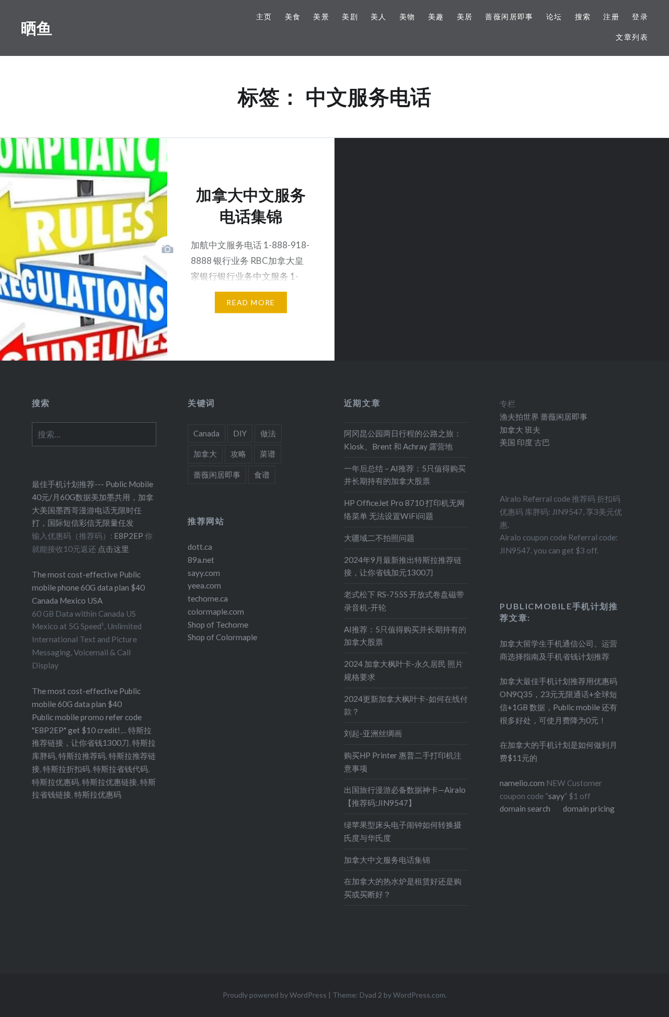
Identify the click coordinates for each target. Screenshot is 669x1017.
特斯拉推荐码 (82, 755)
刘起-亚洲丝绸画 (373, 733)
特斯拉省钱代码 (120, 768)
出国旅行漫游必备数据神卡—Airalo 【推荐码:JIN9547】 (405, 796)
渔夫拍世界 (520, 416)
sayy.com (204, 572)
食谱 (262, 474)
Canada (206, 433)
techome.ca (208, 598)
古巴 (541, 442)
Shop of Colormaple (222, 637)
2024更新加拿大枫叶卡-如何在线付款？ (406, 705)
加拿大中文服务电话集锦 (387, 859)
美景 (321, 16)
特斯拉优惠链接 (109, 782)
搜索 (583, 16)
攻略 (238, 453)
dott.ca (200, 546)
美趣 (436, 16)
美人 (379, 16)
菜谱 (267, 453)
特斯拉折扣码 (66, 768)
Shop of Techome (218, 624)
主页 (264, 16)
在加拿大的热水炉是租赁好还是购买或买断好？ (403, 887)
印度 (524, 442)
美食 (293, 16)
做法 (268, 433)
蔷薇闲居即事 (509, 16)
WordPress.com (419, 994)
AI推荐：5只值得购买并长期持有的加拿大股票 (405, 636)
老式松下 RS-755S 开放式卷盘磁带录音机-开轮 (404, 601)
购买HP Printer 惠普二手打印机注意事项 (403, 761)
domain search (525, 808)
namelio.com (522, 783)
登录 (640, 16)
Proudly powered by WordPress (275, 994)
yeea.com (204, 585)
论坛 (554, 16)
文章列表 (632, 36)
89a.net (201, 559)
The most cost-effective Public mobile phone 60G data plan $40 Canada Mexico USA (88, 587)
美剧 (350, 16)
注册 (611, 16)
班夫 (531, 429)
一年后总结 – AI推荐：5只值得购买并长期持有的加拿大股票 (405, 475)
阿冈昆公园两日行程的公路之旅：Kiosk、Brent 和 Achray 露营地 (403, 440)
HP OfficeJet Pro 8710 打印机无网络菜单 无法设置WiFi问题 (404, 509)
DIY (240, 433)
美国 (507, 442)
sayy (556, 796)
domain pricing (589, 808)
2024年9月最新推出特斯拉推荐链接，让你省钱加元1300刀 (403, 566)
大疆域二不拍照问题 (379, 537)
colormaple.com (216, 611)
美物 (407, 16)
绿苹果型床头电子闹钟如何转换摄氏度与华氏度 (403, 831)
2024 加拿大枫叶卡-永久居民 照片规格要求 (403, 670)
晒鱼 (36, 28)
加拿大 (205, 453)
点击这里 (113, 548)
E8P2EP (129, 535)
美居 (465, 16)
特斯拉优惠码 (55, 782)
